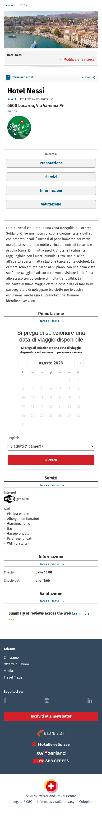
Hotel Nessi (25, 91)
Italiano (8, 5)
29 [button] (69, 416)
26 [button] (41, 416)
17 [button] (23, 407)
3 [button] (23, 389)
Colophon (86, 802)
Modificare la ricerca (79, 60)
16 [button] (78, 398)
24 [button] (23, 416)
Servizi (51, 177)
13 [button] (50, 398)
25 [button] (32, 416)
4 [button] (32, 389)
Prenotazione (51, 163)
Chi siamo (11, 658)
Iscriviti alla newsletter (51, 716)
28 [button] (60, 416)
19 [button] (41, 407)
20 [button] (51, 407)
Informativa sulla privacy (55, 802)
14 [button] (60, 398)
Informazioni (51, 190)
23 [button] (78, 407)
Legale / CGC (22, 802)
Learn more (80, 613)
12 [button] (41, 398)
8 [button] (69, 389)
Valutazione (51, 204)
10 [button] (23, 398)
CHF (22, 5)
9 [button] (78, 389)
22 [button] (69, 407)
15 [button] (69, 398)
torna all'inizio (49, 321)
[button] (23, 363)
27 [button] (50, 416)
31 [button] (23, 425)
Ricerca (51, 460)
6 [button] (51, 389)
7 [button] (60, 389)
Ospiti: (13, 438)
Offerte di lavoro (16, 664)
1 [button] (69, 380)
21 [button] (60, 407)
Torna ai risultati (23, 77)
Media (8, 671)
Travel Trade (13, 678)
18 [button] (32, 407)
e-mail (86, 77)
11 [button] (32, 398)
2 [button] (78, 380)
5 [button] (41, 389)
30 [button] (78, 416)
